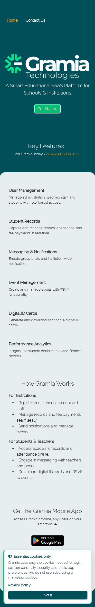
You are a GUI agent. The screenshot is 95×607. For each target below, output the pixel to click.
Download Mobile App (62, 154)
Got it (48, 595)
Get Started (47, 108)
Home (12, 20)
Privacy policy (19, 585)
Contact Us (35, 20)
